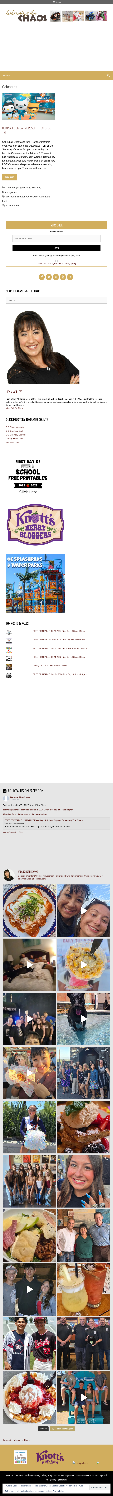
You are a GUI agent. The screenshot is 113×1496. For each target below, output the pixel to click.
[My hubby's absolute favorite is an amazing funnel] (29, 1397)
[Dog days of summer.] (83, 1019)
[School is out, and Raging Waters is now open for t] (83, 1397)
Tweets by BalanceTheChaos (16, 1440)
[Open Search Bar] (108, 75)
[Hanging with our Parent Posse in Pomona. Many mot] (83, 1073)
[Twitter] (49, 277)
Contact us (19, 1475)
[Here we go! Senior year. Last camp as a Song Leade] (29, 1127)
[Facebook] (42, 277)
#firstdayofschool (11, 814)
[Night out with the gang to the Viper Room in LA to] (29, 1019)
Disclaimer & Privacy (32, 1475)
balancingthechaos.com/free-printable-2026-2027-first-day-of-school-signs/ (38, 810)
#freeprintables (40, 814)
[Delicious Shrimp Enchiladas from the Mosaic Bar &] (29, 910)
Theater (36, 187)
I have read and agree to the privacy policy (56, 263)
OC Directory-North (15, 427)
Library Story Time (14, 438)
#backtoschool (26, 814)
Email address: (56, 231)
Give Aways (12, 187)
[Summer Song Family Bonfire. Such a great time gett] (83, 910)
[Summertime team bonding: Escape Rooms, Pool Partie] (29, 1181)
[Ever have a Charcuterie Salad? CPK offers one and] (29, 1235)
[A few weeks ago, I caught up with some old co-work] (83, 1235)
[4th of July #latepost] (29, 1289)
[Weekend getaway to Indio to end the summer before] (29, 965)
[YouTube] (63, 277)
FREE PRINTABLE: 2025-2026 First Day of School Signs (59, 640)
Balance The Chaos (20, 797)
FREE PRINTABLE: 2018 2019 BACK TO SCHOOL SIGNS (60, 648)
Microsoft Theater (15, 196)
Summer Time (12, 442)
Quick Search (62, 1480)
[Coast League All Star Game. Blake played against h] (29, 1343)
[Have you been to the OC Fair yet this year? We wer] (29, 1073)
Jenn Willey (14, 392)
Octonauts (32, 196)
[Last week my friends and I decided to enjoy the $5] (83, 965)
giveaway (25, 187)
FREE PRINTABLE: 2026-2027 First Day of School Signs (59, 631)
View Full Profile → (14, 408)
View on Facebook (9, 832)
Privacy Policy (51, 1480)
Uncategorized (10, 192)
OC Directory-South (15, 431)
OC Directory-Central (15, 435)
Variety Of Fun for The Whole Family (50, 665)
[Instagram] (70, 277)
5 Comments (13, 205)
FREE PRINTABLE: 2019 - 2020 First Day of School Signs (60, 674)
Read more (9, 177)
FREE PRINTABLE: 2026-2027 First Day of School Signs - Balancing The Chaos (44, 820)
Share (21, 832)
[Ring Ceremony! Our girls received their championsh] (83, 1181)
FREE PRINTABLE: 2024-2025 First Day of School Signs (59, 657)
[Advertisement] (56, 49)
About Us (9, 1475)
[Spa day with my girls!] (83, 1289)
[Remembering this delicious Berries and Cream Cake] (83, 1127)
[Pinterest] (56, 277)
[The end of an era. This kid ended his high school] (83, 1343)
